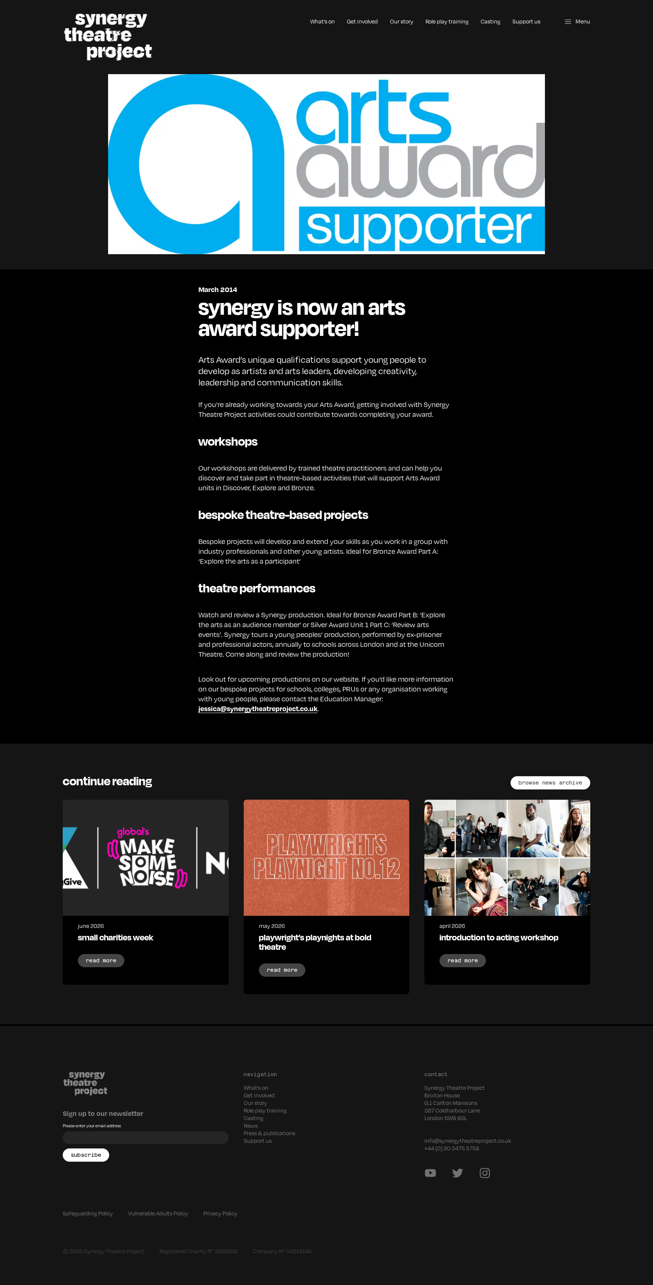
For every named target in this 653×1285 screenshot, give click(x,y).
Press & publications (269, 1133)
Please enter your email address (92, 1125)
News (251, 1125)
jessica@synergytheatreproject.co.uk (257, 708)
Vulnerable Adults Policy (158, 1213)
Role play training (447, 21)
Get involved (362, 21)
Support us (526, 21)
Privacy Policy (220, 1213)
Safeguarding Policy (88, 1213)
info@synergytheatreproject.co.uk (467, 1140)
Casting (490, 21)
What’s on (322, 21)
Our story (401, 21)
